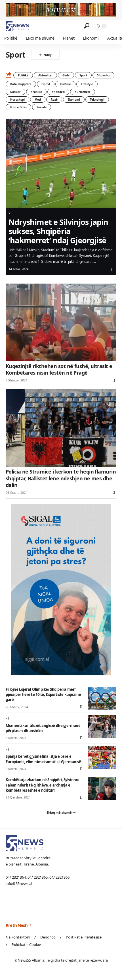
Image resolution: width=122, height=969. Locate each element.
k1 (10, 213)
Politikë (23, 75)
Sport (83, 75)
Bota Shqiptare (20, 84)
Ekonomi (74, 99)
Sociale (42, 107)
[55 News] (17, 26)
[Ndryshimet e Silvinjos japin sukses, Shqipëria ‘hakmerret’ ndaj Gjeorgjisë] (61, 163)
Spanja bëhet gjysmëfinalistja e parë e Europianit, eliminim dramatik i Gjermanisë (43, 759)
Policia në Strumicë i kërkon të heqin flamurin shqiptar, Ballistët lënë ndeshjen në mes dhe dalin (61, 478)
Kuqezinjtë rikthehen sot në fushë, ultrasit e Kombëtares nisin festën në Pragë (59, 369)
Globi (66, 75)
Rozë (54, 99)
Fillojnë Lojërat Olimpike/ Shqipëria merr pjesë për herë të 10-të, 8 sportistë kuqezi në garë (43, 694)
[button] (87, 26)
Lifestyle (87, 84)
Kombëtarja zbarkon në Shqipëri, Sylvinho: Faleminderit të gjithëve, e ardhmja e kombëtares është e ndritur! (42, 785)
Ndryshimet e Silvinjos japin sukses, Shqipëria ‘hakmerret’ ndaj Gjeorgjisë (58, 231)
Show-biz (103, 75)
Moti (38, 99)
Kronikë (36, 92)
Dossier (15, 92)
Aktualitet (45, 75)
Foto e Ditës (18, 107)
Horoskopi (17, 99)
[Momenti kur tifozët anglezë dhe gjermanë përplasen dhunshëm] (102, 726)
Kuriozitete (83, 92)
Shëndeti (58, 92)
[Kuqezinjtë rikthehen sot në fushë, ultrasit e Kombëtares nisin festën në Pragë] (61, 322)
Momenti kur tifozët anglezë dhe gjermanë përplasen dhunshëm (43, 728)
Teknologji (97, 99)
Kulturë (65, 84)
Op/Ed (45, 84)
